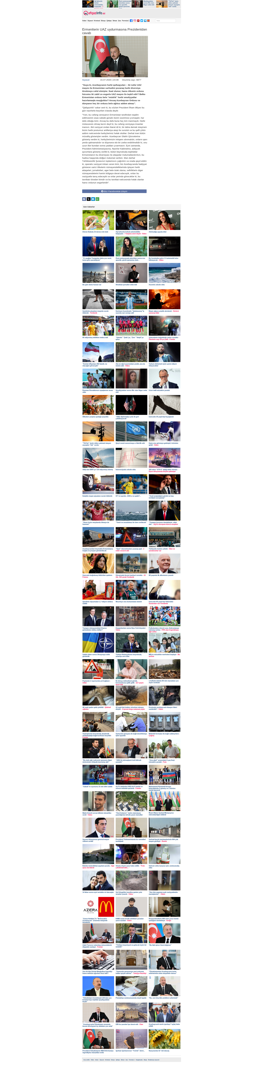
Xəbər (84, 20)
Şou (119, 20)
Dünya (103, 20)
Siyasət (90, 20)
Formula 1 (125, 20)
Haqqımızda (139, 1060)
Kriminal (97, 20)
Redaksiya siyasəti (153, 1060)
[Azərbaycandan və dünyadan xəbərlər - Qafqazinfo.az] (94, 13)
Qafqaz (109, 20)
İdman (115, 20)
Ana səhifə (86, 1060)
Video (92, 1060)
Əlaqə (145, 1060)
